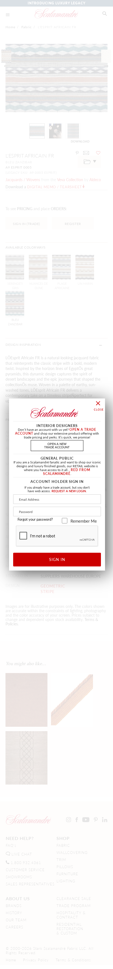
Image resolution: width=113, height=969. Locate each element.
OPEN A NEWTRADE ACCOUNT (57, 445)
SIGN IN (57, 559)
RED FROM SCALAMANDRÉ (67, 472)
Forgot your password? (35, 519)
